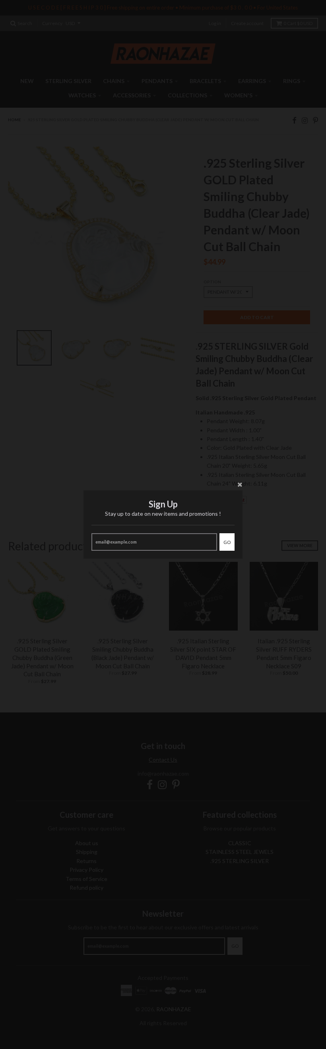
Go (227, 542)
